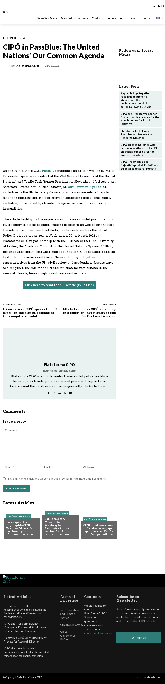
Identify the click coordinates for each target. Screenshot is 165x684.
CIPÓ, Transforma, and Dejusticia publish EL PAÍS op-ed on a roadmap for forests (139, 165)
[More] (97, 78)
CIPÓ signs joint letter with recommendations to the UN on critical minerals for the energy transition (139, 150)
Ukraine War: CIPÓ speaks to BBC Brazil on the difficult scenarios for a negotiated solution (30, 312)
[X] (41, 78)
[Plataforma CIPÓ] (7, 66)
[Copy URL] (87, 78)
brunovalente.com (149, 677)
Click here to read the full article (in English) (59, 285)
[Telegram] (60, 78)
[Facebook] (69, 78)
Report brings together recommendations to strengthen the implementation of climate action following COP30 (137, 100)
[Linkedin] (50, 78)
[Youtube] (70, 392)
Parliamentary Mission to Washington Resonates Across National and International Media (59, 526)
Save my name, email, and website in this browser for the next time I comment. (57, 478)
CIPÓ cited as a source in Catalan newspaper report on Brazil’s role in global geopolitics (98, 529)
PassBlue (49, 171)
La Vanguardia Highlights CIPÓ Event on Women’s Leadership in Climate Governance (20, 528)
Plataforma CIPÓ (27, 66)
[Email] (78, 78)
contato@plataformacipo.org (102, 633)
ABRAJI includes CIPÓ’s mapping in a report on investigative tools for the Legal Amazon (89, 312)
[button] (157, 6)
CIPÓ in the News (15, 38)
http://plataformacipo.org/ (59, 370)
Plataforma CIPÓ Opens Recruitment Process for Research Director (136, 134)
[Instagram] (54, 392)
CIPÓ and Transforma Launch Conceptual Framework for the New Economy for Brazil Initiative (140, 119)
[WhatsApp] (32, 78)
